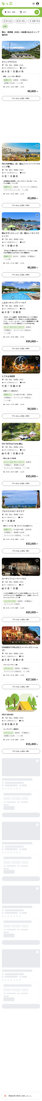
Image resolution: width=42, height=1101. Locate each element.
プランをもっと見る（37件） (21, 168)
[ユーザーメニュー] (35, 3)
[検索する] (36, 12)
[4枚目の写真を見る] (22, 56)
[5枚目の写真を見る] (25, 56)
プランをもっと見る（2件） (21, 582)
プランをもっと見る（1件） (21, 649)
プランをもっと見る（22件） (21, 378)
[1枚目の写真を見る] (12, 56)
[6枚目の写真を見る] (29, 56)
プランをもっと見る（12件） (21, 446)
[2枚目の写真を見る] (16, 56)
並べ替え (22, 21)
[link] (21, 71)
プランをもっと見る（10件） (21, 311)
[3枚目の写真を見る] (19, 56)
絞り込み (9, 21)
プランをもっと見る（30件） (21, 237)
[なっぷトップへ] (7, 3)
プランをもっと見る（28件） (21, 98)
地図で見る (36, 21)
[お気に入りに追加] (37, 43)
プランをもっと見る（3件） (21, 513)
